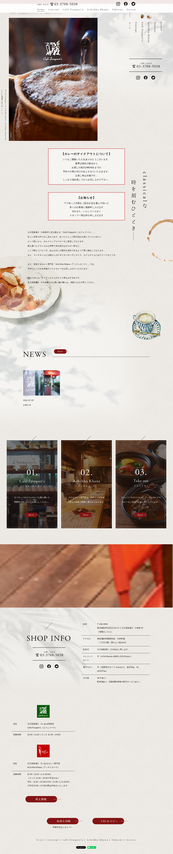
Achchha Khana (98, 9)
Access (131, 9)
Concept (54, 9)
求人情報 (41, 799)
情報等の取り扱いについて (2, 102)
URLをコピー (109, 821)
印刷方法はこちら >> (62, 827)
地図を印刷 (64, 821)
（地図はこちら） (105, 632)
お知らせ (27, 405)
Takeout (117, 9)
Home (41, 9)
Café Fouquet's (73, 9)
